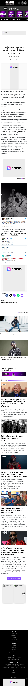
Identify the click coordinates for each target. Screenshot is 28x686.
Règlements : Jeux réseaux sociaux (14, 664)
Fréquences (14, 641)
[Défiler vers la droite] (23, 593)
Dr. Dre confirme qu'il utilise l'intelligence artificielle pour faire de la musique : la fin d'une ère (13, 403)
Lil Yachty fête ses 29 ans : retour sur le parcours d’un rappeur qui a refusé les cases (14, 474)
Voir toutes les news (14, 578)
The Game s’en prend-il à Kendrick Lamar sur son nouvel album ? (12, 510)
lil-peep (11, 302)
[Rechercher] (22, 2)
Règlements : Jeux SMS (14, 666)
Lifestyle (14, 651)
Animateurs (14, 635)
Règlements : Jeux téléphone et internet (14, 667)
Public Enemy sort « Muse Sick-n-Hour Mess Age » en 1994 (12, 438)
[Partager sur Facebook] (6, 296)
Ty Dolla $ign (14, 235)
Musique (12, 19)
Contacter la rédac (14, 653)
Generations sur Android (14, 659)
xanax (15, 302)
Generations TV (14, 672)
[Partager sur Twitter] (10, 296)
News (6, 19)
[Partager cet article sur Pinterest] (14, 296)
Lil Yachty (21, 233)
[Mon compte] (25, 2)
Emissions (14, 633)
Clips (14, 674)
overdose (3, 302)
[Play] (2, 13)
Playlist (14, 637)
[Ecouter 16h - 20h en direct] (14, 374)
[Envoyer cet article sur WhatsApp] (18, 296)
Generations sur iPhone (14, 657)
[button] (8, 593)
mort (8, 302)
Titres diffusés (14, 639)
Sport (19, 19)
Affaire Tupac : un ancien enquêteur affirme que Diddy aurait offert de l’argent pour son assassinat (13, 551)
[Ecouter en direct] (19, 2)
